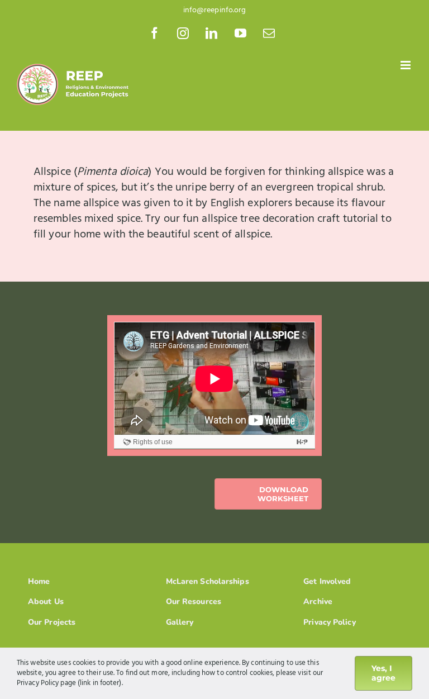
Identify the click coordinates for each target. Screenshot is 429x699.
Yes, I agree (383, 673)
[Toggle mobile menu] (406, 65)
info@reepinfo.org (214, 10)
